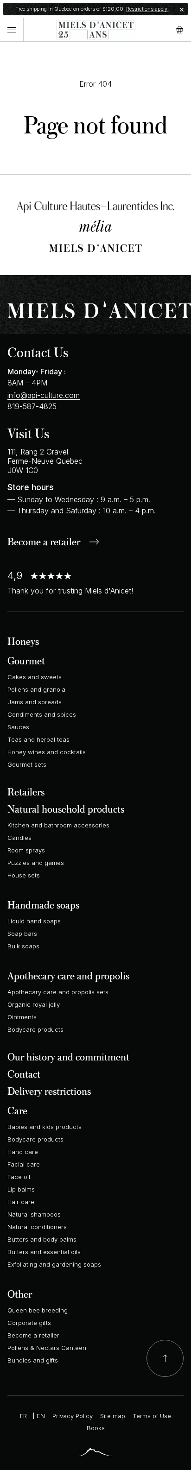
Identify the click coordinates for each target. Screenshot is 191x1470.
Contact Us (37, 352)
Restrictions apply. (147, 9)
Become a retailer (43, 542)
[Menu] (11, 30)
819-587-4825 (32, 406)
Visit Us (28, 433)
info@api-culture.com (43, 395)
